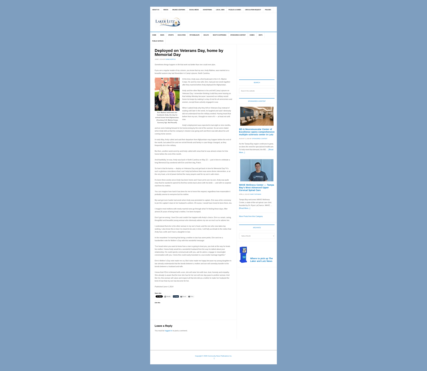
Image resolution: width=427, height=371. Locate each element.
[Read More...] (244, 208)
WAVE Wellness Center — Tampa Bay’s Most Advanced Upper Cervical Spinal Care (256, 187)
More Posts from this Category (251, 216)
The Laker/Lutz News (219, 22)
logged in (168, 331)
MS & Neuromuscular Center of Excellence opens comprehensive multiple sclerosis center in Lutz (257, 132)
